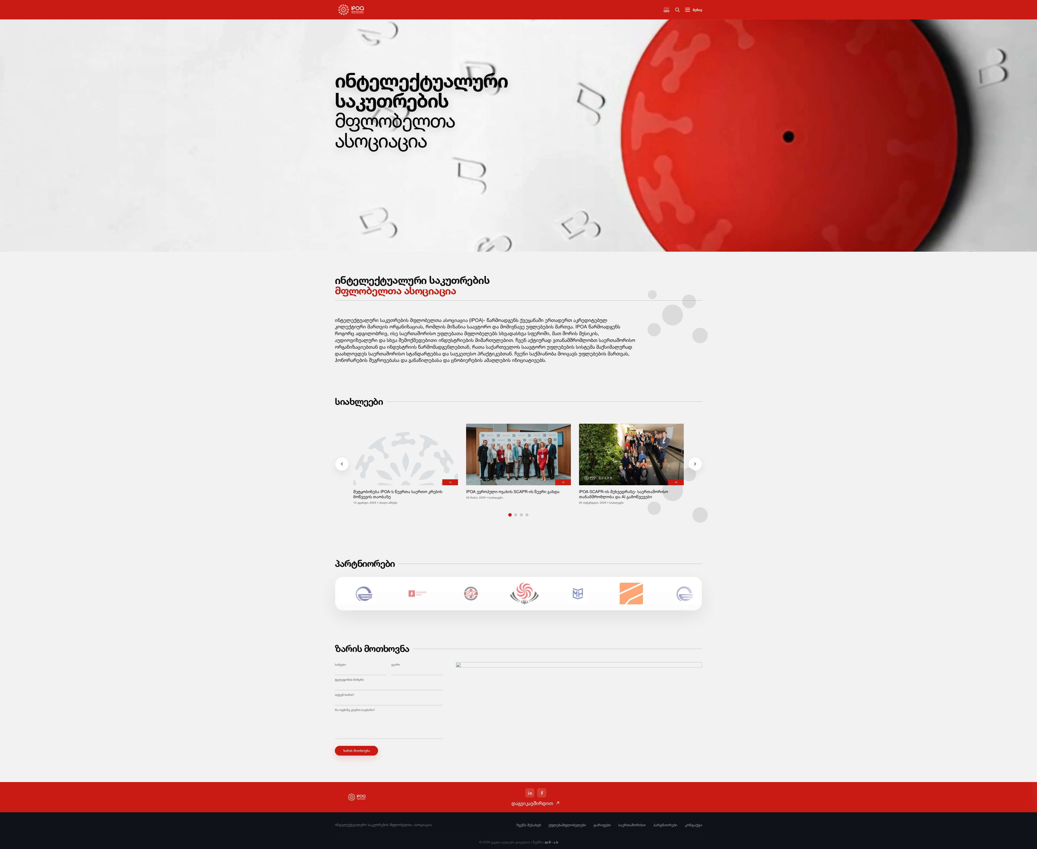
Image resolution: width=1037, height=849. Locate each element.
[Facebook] (541, 792)
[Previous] (342, 464)
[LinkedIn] (529, 792)
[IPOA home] (351, 9)
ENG (666, 8)
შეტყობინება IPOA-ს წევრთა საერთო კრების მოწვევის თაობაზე (397, 494)
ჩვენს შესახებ (529, 825)
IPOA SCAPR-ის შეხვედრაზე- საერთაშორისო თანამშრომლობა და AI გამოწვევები (623, 494)
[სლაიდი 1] (510, 515)
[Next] (699, 278)
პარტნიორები (665, 825)
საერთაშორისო (632, 825)
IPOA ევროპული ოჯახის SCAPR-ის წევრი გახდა (513, 491)
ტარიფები (602, 825)
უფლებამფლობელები (567, 825)
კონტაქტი (693, 825)
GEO (666, 11)
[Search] (677, 10)
